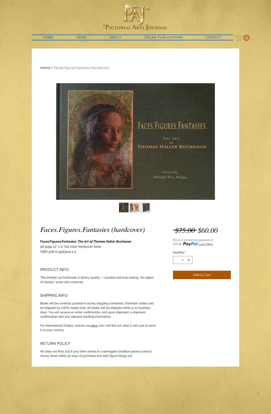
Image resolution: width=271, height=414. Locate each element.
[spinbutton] (183, 260)
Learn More (206, 244)
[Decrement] (176, 260)
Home (45, 68)
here (93, 325)
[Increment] (189, 260)
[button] (243, 37)
